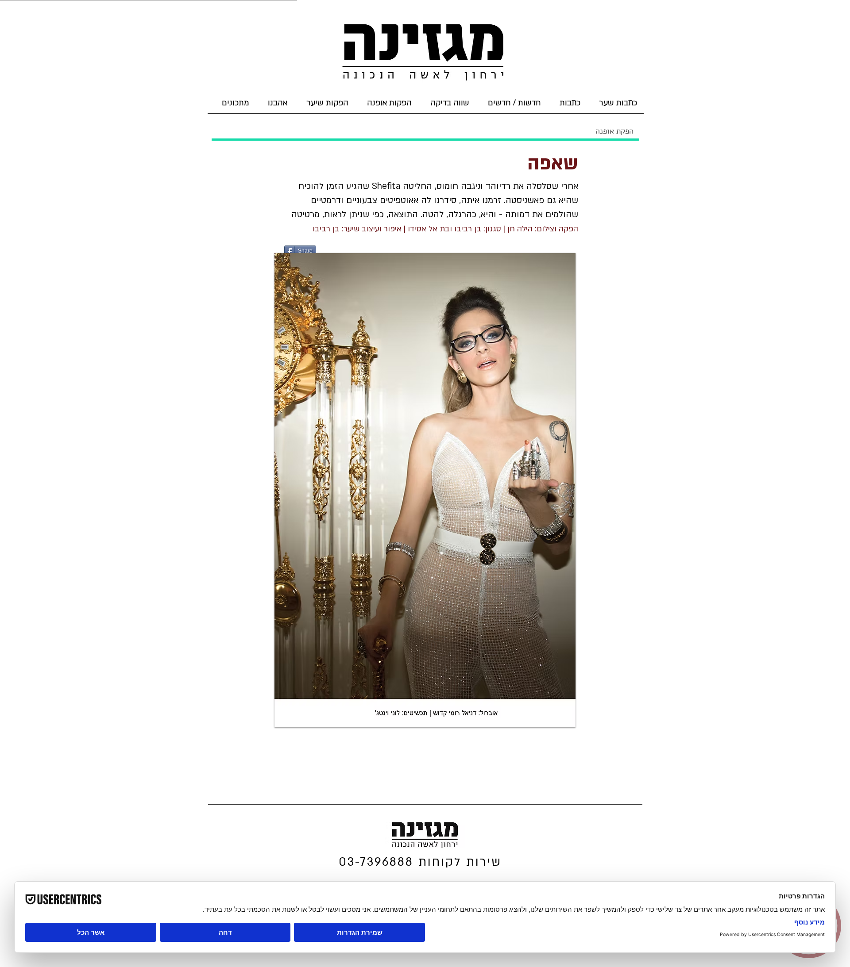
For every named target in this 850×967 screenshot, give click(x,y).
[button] (425, 490)
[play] (562, 714)
